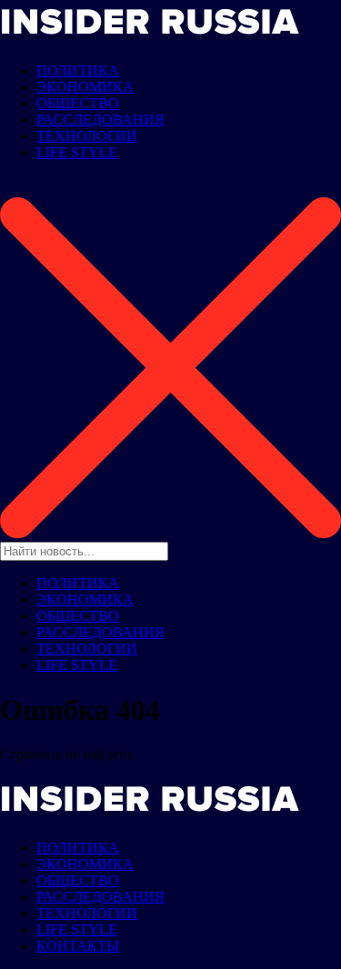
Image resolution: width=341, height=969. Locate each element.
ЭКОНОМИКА (85, 87)
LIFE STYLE (76, 152)
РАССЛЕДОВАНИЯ (100, 119)
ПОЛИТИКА (77, 70)
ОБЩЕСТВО (77, 103)
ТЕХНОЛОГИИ (86, 136)
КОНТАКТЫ (77, 946)
